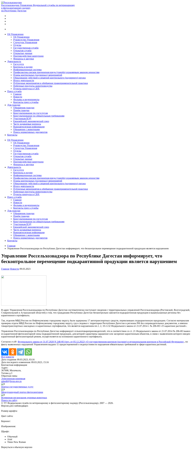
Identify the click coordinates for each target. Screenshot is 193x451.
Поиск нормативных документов (30, 132)
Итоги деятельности (23, 80)
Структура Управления (25, 42)
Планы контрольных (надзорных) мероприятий (37, 75)
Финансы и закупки (23, 58)
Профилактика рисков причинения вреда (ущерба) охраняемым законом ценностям (56, 72)
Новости (17, 96)
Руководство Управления (26, 39)
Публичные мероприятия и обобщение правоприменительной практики (50, 83)
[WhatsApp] (28, 352)
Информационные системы (27, 69)
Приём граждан (21, 110)
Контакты (12, 135)
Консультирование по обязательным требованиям (38, 116)
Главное (17, 94)
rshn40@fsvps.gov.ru (11, 381)
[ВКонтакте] (4, 352)
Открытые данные (22, 53)
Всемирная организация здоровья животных (24, 397)
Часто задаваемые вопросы (27, 124)
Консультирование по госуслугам (30, 113)
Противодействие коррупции (28, 56)
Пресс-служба (14, 91)
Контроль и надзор (23, 67)
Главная (11, 245)
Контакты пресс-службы (25, 102)
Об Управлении (15, 34)
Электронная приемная (13, 378)
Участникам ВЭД (22, 118)
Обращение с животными (26, 129)
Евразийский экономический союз (31, 121)
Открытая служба (22, 50)
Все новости (7, 357)
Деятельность (14, 61)
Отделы (17, 45)
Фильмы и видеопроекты (26, 99)
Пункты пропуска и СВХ (26, 88)
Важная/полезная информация (28, 126)
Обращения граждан (23, 107)
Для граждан (13, 105)
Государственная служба (25, 48)
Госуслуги (18, 64)
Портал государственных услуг (17, 386)
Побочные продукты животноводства (32, 86)
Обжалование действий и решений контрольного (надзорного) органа (49, 77)
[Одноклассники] (12, 352)
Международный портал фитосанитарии (22, 392)
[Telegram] (20, 352)
